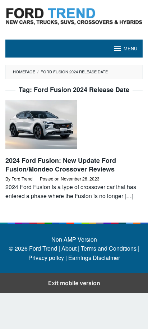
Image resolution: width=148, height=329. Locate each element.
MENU (130, 48)
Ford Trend (43, 248)
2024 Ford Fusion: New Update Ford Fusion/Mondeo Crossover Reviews (60, 165)
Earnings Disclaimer (93, 257)
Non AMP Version (74, 239)
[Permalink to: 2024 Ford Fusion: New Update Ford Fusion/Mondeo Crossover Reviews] (74, 127)
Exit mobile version (74, 283)
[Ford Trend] (74, 15)
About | (70, 248)
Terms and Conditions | (109, 248)
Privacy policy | (47, 257)
